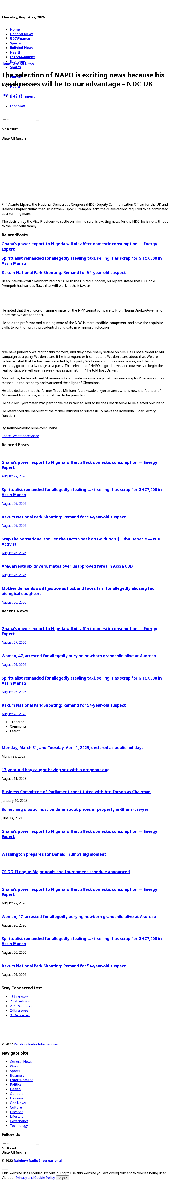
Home (15, 29)
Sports (15, 67)
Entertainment (22, 96)
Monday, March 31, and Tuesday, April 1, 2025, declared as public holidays (72, 747)
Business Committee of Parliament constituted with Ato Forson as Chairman (76, 791)
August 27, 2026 (14, 476)
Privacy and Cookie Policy (35, 1177)
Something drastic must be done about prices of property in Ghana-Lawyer (75, 809)
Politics (15, 1084)
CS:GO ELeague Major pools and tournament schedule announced (66, 871)
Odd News (18, 1102)
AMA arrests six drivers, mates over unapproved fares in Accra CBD (67, 566)
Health (15, 1089)
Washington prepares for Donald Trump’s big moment (54, 854)
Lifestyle (16, 1112)
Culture (16, 1107)
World (14, 1066)
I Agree (62, 1178)
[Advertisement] (50, 8)
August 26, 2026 (14, 503)
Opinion (16, 1093)
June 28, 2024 (12, 95)
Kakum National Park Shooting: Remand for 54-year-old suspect (64, 272)
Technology (19, 1125)
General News (21, 34)
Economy (17, 106)
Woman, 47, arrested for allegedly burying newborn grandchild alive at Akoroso (79, 655)
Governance (20, 38)
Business (17, 1075)
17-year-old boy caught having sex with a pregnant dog (56, 769)
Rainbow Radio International (36, 1044)
